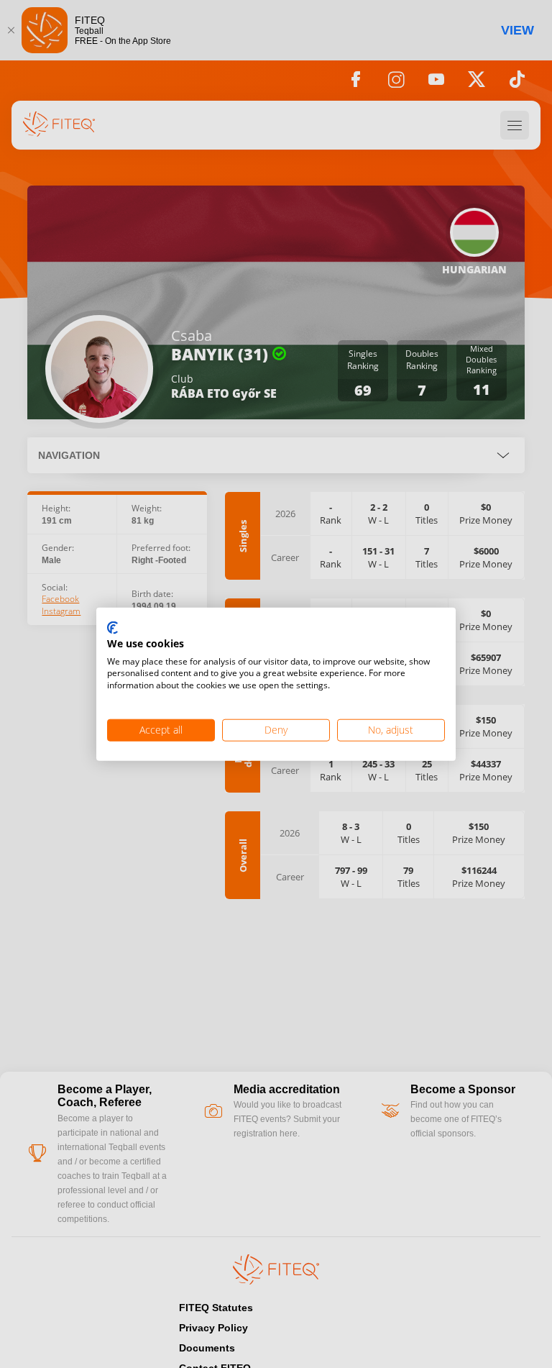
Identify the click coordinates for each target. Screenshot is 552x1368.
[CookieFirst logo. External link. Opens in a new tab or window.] (112, 628)
